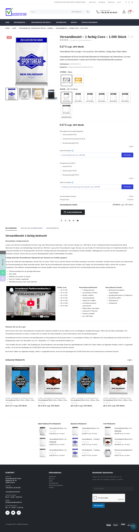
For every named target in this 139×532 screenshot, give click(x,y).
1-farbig (69, 67)
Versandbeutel (19, 22)
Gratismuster (61, 22)
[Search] (87, 12)
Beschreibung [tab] (11, 228)
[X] (129, 2)
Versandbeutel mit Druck (40, 22)
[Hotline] (3, 278)
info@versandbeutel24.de (13, 502)
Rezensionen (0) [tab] (52, 228)
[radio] (66, 80)
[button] (6, 61)
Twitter (65, 220)
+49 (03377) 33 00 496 (13, 488)
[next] (132, 36)
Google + (73, 220)
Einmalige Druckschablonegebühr (72, 131)
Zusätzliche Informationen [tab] (31, 228)
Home (7, 22)
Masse (62, 89)
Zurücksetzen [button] (66, 117)
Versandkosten (53, 483)
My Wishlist (102, 2)
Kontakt (74, 22)
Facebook (61, 220)
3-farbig (7, 398)
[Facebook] (126, 2)
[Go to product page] (20, 380)
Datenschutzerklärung (56, 485)
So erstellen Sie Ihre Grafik (64, 2)
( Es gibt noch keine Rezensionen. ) (81, 40)
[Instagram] (132, 2)
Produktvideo (80, 2)
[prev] (128, 36)
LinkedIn (69, 220)
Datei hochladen (66, 182)
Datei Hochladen (66, 150)
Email (77, 220)
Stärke (63, 72)
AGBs (51, 481)
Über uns (52, 479)
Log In (119, 2)
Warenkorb (111, 2)
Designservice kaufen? (68, 163)
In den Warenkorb (74, 212)
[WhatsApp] (3, 273)
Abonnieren (98, 506)
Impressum (52, 476)
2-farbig (40, 398)
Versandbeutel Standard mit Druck (83, 67)
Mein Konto (92, 2)
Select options (32, 369)
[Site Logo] (16, 11)
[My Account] (124, 11)
